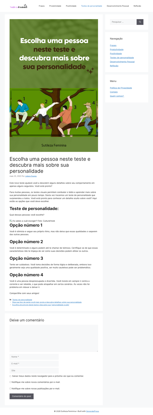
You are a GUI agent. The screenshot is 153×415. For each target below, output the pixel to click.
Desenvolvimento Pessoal (118, 6)
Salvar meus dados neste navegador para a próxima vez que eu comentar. (48, 376)
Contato (114, 92)
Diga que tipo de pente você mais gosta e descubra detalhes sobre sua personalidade (47, 302)
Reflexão (137, 6)
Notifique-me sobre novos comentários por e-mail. (36, 382)
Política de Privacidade (121, 88)
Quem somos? (117, 96)
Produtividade (55, 6)
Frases (42, 6)
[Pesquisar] (140, 22)
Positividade (71, 6)
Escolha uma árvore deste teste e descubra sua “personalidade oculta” (40, 305)
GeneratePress (92, 411)
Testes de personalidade (91, 6)
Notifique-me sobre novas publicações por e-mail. (36, 388)
